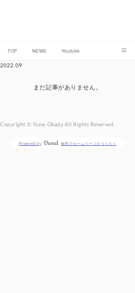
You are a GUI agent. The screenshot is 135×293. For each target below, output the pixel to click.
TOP (12, 50)
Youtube (71, 50)
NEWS (39, 50)
